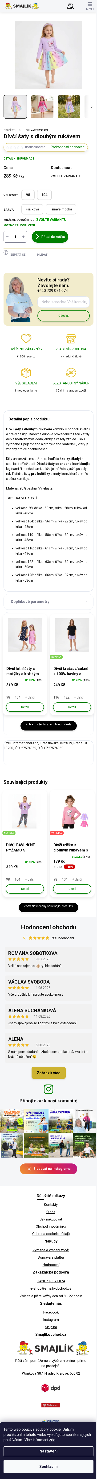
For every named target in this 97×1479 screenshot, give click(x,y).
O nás (50, 1212)
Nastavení (48, 1451)
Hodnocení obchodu (48, 927)
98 (28, 195)
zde (52, 1440)
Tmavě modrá (61, 209)
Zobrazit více (49, 1073)
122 (66, 697)
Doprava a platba (51, 1257)
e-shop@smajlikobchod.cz (51, 1288)
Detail (25, 707)
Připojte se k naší (48, 1101)
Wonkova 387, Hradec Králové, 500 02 (51, 1373)
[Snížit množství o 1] (7, 236)
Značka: (12, 130)
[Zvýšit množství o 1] (23, 236)
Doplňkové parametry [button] (30, 601)
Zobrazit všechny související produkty (48, 906)
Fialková (32, 209)
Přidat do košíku (53, 237)
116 (56, 697)
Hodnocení (51, 1265)
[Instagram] (48, 1089)
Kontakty (51, 1205)
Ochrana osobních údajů (51, 1234)
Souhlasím (48, 1466)
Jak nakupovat (51, 1219)
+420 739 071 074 (51, 1281)
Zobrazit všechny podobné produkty (49, 724)
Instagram (51, 1320)
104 (44, 195)
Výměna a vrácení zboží (50, 1250)
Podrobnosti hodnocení (68, 147)
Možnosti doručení (19, 225)
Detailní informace (19, 158)
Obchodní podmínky (51, 1226)
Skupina (51, 1327)
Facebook (51, 1312)
